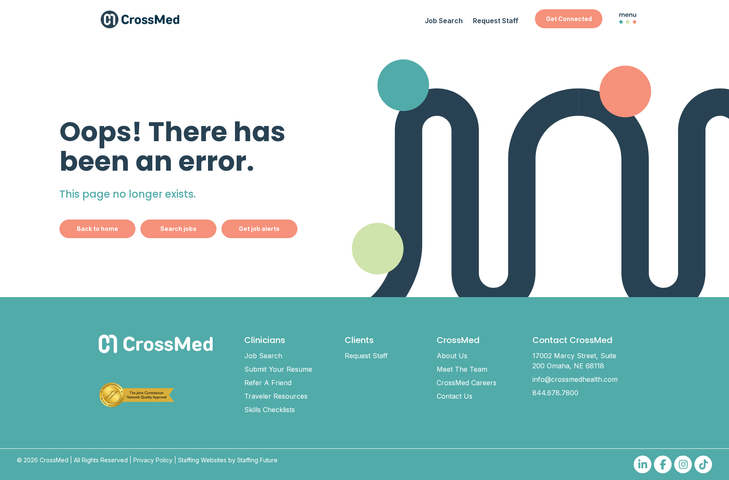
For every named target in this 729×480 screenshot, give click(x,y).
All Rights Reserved (101, 460)
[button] (568, 18)
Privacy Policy (153, 460)
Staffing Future (257, 460)
